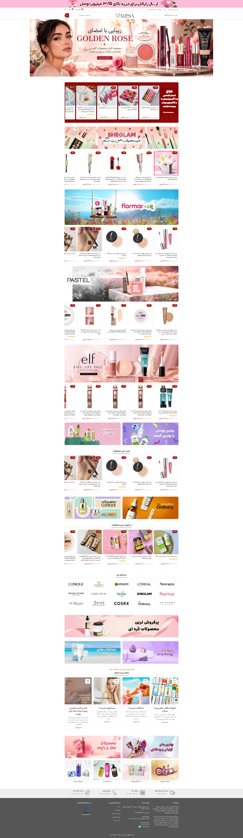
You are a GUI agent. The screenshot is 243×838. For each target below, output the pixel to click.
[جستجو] (67, 15)
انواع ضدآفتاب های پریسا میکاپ (165, 710)
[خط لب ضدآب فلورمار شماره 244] (64, 239)
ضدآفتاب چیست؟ (136, 708)
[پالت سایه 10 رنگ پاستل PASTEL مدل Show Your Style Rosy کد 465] (89, 315)
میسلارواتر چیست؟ (107, 708)
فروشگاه (117, 810)
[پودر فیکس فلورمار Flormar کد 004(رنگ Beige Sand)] (140, 239)
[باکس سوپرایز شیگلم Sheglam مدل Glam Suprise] (166, 163)
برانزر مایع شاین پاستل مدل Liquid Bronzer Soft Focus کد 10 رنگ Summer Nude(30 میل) (166, 332)
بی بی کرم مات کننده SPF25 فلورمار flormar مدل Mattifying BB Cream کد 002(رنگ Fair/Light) (89, 558)
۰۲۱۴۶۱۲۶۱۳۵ (145, 824)
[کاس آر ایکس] (121, 603)
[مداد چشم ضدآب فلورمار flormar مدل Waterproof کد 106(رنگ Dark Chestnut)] (89, 239)
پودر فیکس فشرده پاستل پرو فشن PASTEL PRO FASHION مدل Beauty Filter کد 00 (65, 332)
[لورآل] (144, 584)
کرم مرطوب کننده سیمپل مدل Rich (166, 556)
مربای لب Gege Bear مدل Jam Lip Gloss (129, 109)
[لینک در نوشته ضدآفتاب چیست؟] (136, 690)
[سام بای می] (98, 594)
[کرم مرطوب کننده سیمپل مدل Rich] (166, 542)
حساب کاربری (116, 817)
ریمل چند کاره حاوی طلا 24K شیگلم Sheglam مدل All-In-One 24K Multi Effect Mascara (64, 179)
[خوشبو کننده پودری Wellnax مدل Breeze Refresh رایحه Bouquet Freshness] (86, 96)
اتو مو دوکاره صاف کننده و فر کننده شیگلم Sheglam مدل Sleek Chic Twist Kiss (90, 179)
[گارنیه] (121, 584)
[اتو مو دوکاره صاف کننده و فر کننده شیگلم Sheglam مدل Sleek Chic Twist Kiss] (89, 163)
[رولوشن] (76, 594)
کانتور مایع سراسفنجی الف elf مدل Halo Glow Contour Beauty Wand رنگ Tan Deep (115, 413)
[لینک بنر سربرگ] (121, 4)
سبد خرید (117, 820)
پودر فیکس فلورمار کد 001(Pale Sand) (116, 254)
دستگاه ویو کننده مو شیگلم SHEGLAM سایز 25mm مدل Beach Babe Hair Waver (142, 179)
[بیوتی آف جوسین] (98, 603)
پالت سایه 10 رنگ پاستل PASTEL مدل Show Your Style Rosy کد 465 (90, 332)
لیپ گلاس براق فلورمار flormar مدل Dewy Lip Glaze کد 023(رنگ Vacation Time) (166, 255)
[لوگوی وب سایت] (124, 15)
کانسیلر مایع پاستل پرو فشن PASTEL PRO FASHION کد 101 (116, 331)
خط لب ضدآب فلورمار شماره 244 (65, 253)
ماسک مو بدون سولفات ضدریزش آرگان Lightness (141, 557)
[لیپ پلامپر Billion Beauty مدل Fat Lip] (149, 96)
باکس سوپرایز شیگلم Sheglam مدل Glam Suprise (166, 178)
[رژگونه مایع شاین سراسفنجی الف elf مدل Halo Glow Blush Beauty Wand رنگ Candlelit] (64, 396)
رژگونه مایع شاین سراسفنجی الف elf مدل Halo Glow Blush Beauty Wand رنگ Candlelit (64, 413)
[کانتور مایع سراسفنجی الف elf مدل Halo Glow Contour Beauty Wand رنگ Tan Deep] (115, 396)
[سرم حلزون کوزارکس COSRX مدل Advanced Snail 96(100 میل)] (115, 542)
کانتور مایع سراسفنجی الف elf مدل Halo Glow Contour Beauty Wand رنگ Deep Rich (141, 413)
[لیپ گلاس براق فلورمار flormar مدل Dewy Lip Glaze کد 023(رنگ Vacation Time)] (166, 239)
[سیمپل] (121, 594)
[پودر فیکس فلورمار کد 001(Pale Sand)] (115, 239)
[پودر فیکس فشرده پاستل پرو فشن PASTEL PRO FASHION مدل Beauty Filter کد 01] (64, 542)
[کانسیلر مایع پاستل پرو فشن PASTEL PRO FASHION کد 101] (115, 315)
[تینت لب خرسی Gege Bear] (107, 96)
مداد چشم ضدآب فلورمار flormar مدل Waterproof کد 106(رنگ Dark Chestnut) (89, 255)
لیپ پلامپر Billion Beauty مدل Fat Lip (150, 109)
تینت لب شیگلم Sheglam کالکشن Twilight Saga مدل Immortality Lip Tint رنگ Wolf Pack (115, 179)
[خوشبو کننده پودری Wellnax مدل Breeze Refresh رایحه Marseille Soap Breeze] (65, 96)
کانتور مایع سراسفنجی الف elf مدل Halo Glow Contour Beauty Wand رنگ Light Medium (90, 413)
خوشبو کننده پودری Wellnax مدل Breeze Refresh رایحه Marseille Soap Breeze (65, 110)
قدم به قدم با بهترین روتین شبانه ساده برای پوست (78, 711)
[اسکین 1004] (167, 603)
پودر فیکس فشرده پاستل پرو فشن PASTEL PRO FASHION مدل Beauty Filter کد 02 (141, 332)
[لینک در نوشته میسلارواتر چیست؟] (107, 690)
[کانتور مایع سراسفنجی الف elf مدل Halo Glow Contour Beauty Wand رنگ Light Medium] (89, 396)
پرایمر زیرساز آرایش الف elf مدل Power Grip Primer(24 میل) (167, 412)
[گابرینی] (98, 584)
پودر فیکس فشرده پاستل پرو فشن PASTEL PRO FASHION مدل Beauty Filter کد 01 (65, 558)
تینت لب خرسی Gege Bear (107, 108)
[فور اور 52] (76, 603)
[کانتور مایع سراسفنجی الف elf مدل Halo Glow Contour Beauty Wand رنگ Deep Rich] (140, 396)
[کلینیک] (76, 584)
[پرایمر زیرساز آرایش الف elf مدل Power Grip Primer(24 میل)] (166, 396)
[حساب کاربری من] (65, 9)
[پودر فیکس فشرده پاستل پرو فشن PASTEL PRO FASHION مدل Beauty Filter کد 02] (140, 315)
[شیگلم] (144, 594)
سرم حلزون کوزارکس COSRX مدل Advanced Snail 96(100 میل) (116, 557)
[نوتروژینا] (167, 584)
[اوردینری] (144, 603)
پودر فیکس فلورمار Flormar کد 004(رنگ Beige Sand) (142, 254)
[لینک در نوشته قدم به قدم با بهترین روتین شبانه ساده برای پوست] (78, 690)
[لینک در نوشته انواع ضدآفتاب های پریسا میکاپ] (164, 690)
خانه (119, 807)
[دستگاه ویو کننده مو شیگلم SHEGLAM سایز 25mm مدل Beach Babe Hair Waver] (140, 163)
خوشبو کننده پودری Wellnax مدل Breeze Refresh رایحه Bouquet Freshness (86, 110)
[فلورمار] (167, 594)
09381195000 (145, 827)
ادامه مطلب (165, 722)
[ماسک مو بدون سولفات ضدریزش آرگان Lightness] (140, 542)
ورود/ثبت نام (116, 814)
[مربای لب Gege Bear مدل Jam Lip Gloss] (128, 96)
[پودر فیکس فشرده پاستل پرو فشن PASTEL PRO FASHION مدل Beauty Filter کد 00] (64, 315)
